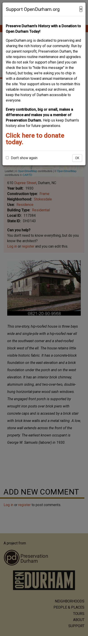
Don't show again (23, 158)
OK (77, 158)
